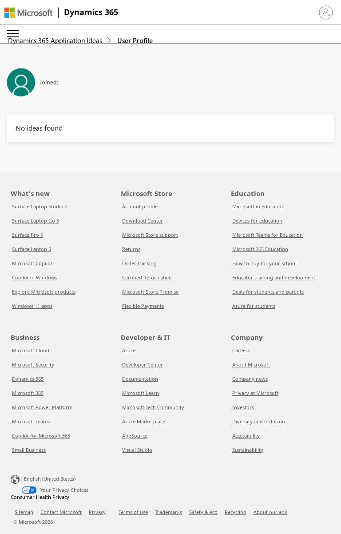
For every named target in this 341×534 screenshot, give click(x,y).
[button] (326, 12)
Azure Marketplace (143, 421)
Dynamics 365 (91, 12)
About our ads (270, 512)
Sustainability (247, 449)
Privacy (97, 512)
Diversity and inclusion (258, 421)
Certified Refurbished (147, 277)
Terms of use (133, 512)
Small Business (29, 449)
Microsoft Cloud (30, 350)
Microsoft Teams (31, 421)
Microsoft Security (33, 364)
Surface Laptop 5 (31, 249)
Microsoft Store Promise (150, 291)
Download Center (142, 220)
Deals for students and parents (268, 291)
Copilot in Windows (34, 277)
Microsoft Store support (150, 234)
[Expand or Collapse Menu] (13, 33)
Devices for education (257, 220)
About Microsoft (251, 364)
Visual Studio (137, 449)
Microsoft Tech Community (153, 407)
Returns (131, 249)
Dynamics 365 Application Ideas (55, 40)
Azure (128, 350)
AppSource (134, 435)
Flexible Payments (143, 306)
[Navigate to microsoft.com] (28, 13)
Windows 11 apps (32, 306)
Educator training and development (273, 277)
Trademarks (168, 512)
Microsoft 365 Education (260, 249)
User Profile (135, 40)
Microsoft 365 (28, 393)
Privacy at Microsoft (255, 393)
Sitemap (24, 512)
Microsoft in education (258, 206)
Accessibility (246, 435)
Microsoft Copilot (32, 263)
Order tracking (139, 263)
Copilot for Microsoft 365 (41, 435)
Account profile (140, 206)
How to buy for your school (264, 263)
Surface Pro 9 (27, 234)
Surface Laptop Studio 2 (39, 206)
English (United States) (49, 478)
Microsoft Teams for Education (267, 234)
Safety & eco (203, 512)
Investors (243, 407)
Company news (250, 378)
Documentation (140, 378)
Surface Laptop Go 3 (35, 220)
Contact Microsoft (61, 512)
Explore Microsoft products (43, 291)
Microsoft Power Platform (42, 407)
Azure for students (253, 306)
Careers (241, 350)
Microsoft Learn (140, 393)
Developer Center (142, 364)
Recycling (235, 512)
